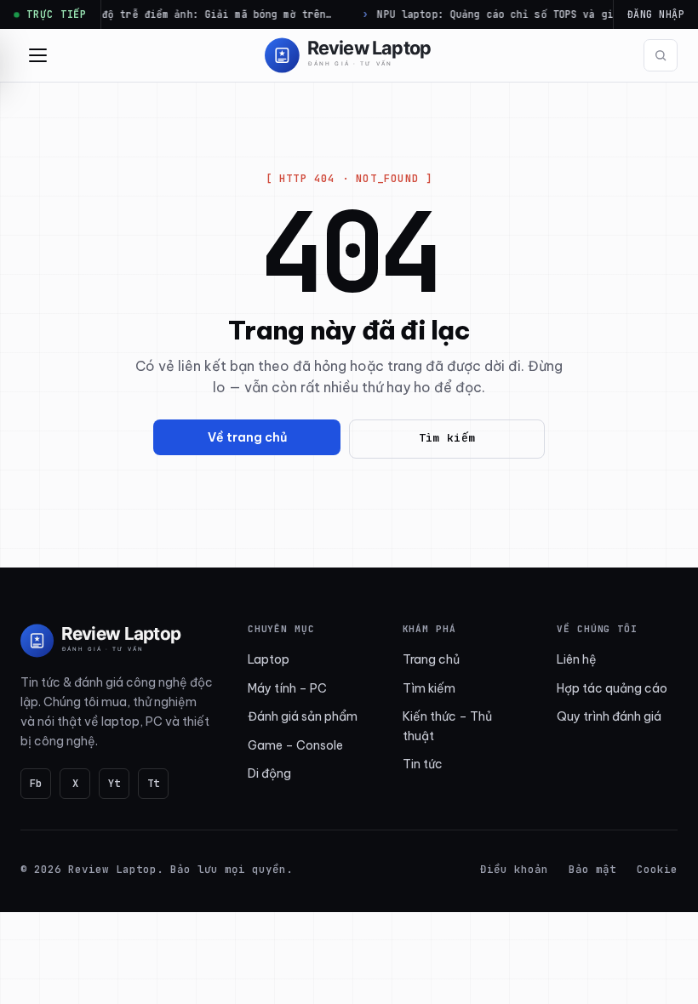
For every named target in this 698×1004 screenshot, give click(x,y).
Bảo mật (592, 869)
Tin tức (423, 764)
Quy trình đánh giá (609, 716)
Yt (114, 783)
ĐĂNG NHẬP (655, 14)
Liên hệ (577, 659)
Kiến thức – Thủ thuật (447, 726)
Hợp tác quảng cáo (612, 688)
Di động (269, 773)
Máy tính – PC (287, 688)
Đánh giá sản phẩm (303, 716)
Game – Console (295, 745)
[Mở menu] (37, 55)
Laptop (268, 659)
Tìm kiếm (447, 438)
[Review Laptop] (101, 640)
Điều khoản (514, 869)
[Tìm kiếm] (661, 55)
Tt (153, 783)
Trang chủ (431, 659)
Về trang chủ (247, 437)
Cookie (657, 869)
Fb (36, 783)
